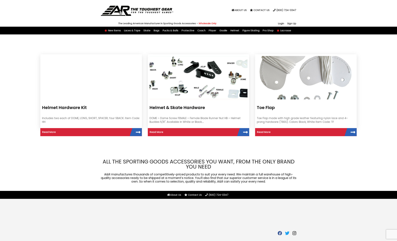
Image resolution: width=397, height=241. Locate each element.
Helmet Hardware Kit (64, 107)
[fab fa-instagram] (294, 234)
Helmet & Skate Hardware (177, 107)
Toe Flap (266, 107)
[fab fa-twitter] (287, 234)
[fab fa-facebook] (280, 234)
